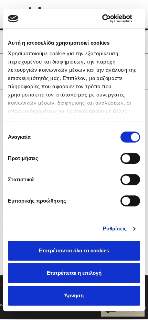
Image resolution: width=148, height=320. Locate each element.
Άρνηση (74, 295)
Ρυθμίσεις (115, 228)
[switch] (130, 158)
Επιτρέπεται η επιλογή (74, 273)
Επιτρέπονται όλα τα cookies (74, 250)
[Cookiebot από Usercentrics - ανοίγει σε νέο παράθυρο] (110, 18)
